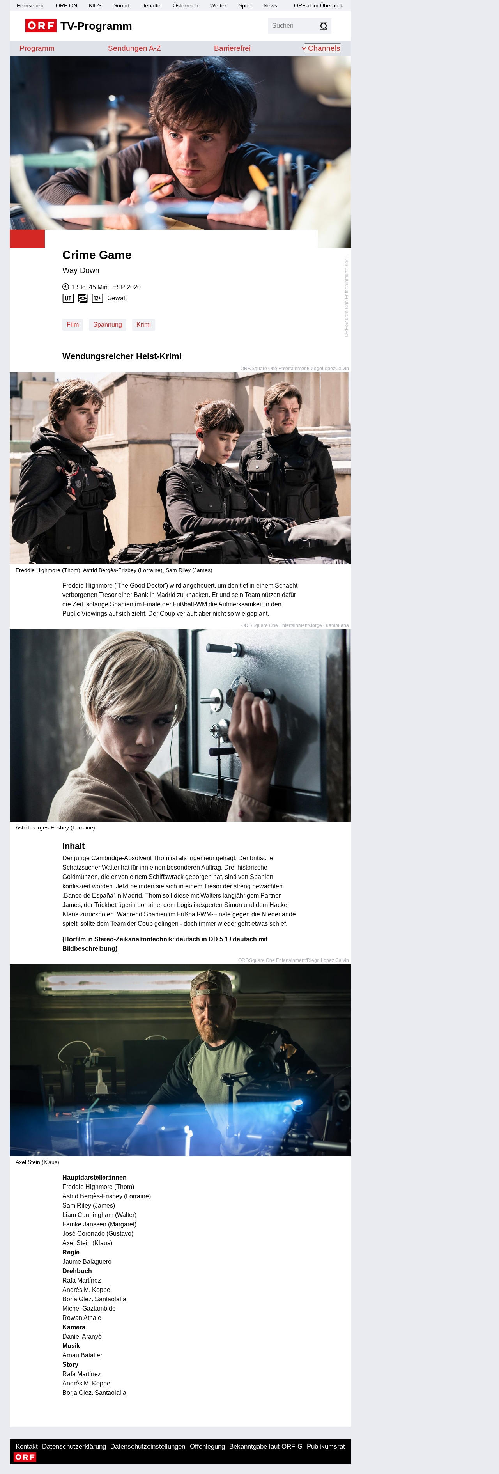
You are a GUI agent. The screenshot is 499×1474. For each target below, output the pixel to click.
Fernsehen (30, 5)
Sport (245, 5)
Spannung (107, 324)
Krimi (143, 324)
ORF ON (66, 5)
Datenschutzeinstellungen (147, 1446)
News (270, 5)
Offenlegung (207, 1446)
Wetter (218, 5)
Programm (37, 48)
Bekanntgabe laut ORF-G (266, 1446)
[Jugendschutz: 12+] (99, 298)
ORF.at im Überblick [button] (318, 5)
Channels (324, 48)
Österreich (185, 5)
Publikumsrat (326, 1446)
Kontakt (27, 1446)
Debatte (151, 5)
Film (73, 324)
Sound (121, 5)
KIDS (95, 5)
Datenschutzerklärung (74, 1446)
